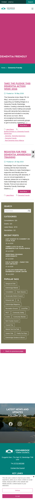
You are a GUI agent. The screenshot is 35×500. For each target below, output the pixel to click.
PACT (7, 312)
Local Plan (24, 308)
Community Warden (19, 317)
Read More (24, 125)
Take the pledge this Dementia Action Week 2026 (17, 86)
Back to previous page (14, 351)
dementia (8, 136)
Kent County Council (12, 321)
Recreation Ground (12, 308)
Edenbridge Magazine (13, 304)
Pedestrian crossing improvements (14, 255)
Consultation (9, 292)
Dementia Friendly (11, 138)
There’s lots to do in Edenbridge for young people (18, 247)
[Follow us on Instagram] (20, 425)
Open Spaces (21, 292)
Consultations (10, 220)
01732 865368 (18, 463)
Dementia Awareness (18, 136)
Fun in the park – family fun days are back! (17, 263)
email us (10, 2)
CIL (18, 300)
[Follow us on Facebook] (11, 425)
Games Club (9, 333)
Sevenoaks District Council (14, 296)
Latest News (10, 129)
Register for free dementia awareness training (17, 154)
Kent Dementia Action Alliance (14, 140)
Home (3, 68)
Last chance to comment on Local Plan (18, 240)
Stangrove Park (11, 283)
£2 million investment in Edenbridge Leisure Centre (16, 271)
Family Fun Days (22, 333)
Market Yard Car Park (12, 329)
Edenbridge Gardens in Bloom (15, 337)
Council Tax (9, 325)
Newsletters (10, 230)
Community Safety (18, 312)
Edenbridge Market (12, 288)
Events (8, 317)
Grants (8, 224)
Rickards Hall (10, 300)
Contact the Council (17, 468)
